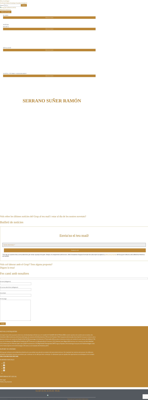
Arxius (23, 335)
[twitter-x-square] (4, 371)
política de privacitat (110, 254)
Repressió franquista (47, 343)
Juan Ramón (83, 339)
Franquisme (64, 337)
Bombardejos (30, 335)
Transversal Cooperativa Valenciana (77, 399)
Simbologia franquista (75, 343)
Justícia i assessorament (74, 124)
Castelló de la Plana (57, 335)
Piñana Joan (7, 343)
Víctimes (44, 346)
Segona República (62, 343)
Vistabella (36, 345)
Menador (33, 341)
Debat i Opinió (58, 208)
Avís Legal (3, 380)
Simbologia (8, 189)
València (29, 345)
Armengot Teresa (5, 335)
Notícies (4, 189)
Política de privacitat (6, 382)
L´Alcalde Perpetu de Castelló (69, 122)
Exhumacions (42, 337)
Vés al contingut (4, 1)
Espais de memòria (30, 337)
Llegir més (16, 195)
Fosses (56, 337)
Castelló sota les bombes (85, 335)
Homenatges (33, 339)
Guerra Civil (23, 339)
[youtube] (4, 368)
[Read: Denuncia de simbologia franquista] (25, 182)
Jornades (50, 339)
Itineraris (42, 339)
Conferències (13, 337)
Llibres (91, 339)
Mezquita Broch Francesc (46, 341)
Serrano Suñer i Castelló (18, 205)
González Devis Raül (75, 337)
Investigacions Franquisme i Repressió (60, 124)
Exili (50, 337)
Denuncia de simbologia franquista (14, 186)
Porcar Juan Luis (19, 343)
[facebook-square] (4, 366)
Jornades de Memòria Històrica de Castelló (67, 339)
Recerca (82, 124)
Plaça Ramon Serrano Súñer (72, 205)
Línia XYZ (3, 341)
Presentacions (32, 343)
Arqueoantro (15, 335)
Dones (21, 337)
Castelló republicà (71, 335)
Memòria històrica (22, 341)
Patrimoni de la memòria (77, 341)
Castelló (46, 335)
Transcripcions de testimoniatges (14, 346)
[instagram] (4, 363)
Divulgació (64, 208)
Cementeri (4, 337)
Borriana (39, 335)
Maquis (10, 341)
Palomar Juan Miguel (63, 341)
